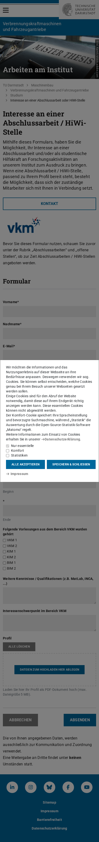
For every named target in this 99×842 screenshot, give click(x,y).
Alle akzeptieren (25, 464)
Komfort (17, 450)
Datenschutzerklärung (62, 439)
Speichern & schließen (71, 464)
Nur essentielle (22, 446)
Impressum (19, 474)
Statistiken (19, 455)
